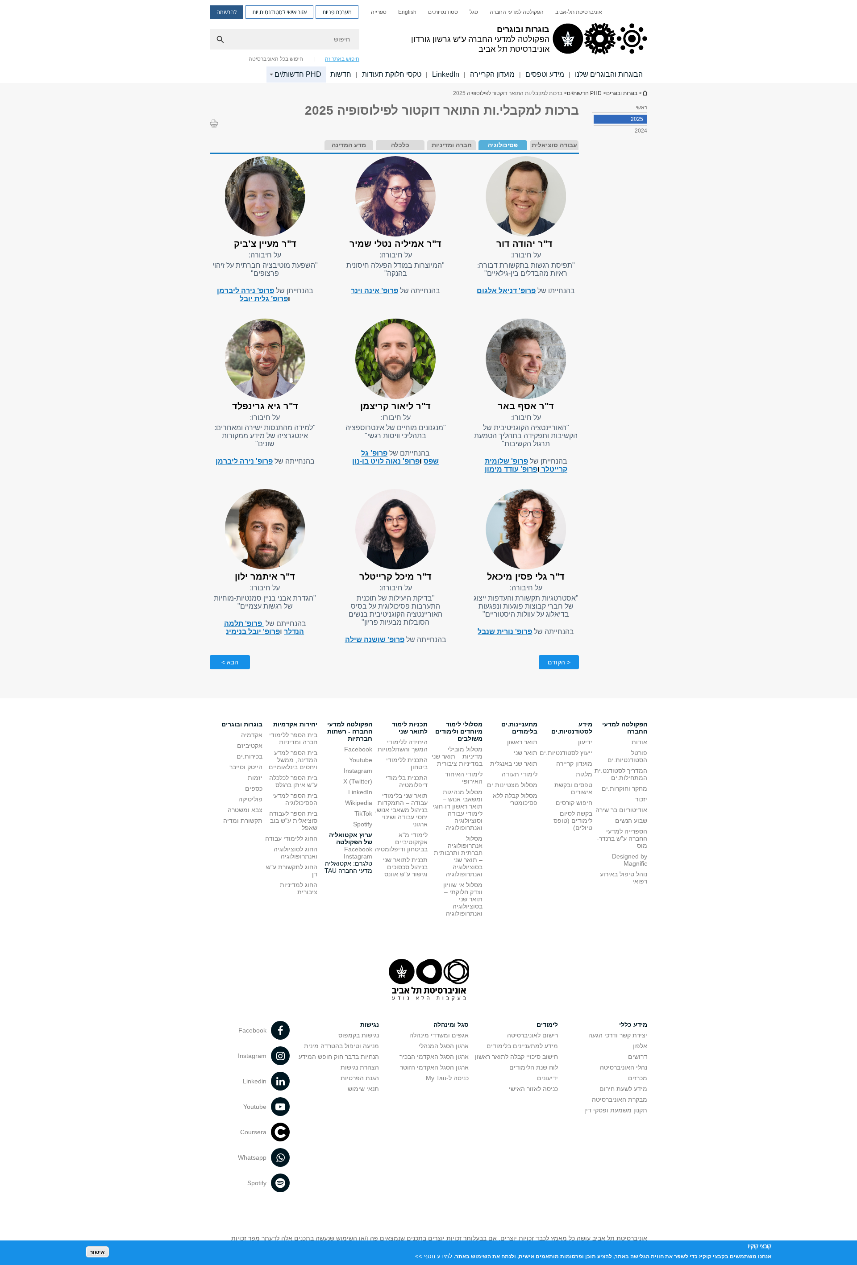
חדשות (340, 74)
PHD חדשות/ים (298, 74)
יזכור (641, 799)
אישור (97, 1251)
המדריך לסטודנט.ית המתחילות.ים (621, 774)
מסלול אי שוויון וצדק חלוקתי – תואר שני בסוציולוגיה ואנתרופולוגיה (463, 899)
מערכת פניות (337, 12)
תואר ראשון (522, 742)
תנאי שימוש (363, 1088)
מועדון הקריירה (492, 74)
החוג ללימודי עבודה (291, 838)
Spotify (362, 824)
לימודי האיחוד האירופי (464, 778)
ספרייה (379, 12)
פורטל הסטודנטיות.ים (627, 756)
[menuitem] (578, 12)
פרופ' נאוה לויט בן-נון (386, 461)
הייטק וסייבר (245, 767)
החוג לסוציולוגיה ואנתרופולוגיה (295, 853)
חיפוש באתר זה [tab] (342, 59)
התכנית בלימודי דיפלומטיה (407, 781)
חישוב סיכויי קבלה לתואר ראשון (516, 1056)
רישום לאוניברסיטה (532, 1035)
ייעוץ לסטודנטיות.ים (566, 752)
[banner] (428, 41)
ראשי (641, 107)
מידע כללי (633, 1024)
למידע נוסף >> (433, 1256)
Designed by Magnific (629, 860)
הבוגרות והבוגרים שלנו (609, 74)
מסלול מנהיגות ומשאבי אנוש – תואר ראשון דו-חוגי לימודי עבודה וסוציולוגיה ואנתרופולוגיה (458, 809)
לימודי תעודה (519, 774)
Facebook (358, 749)
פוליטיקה (250, 799)
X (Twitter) (357, 781)
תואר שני (525, 752)
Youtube (360, 759)
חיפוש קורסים (574, 802)
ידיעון (585, 742)
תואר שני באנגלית (513, 763)
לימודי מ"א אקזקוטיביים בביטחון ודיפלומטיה (401, 842)
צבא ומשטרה (245, 809)
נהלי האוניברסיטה (623, 1067)
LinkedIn (445, 74)
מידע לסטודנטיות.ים (571, 728)
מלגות (584, 774)
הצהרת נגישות (360, 1067)
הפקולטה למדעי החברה (517, 12)
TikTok (363, 813)
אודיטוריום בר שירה (621, 809)
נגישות (369, 1024)
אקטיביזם (249, 745)
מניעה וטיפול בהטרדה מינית (341, 1045)
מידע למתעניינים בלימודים (522, 1045)
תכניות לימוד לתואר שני (410, 728)
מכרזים (637, 1078)
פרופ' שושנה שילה (374, 639)
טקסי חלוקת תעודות (391, 74)
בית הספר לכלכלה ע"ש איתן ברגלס (293, 781)
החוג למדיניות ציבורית (298, 888)
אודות (639, 742)
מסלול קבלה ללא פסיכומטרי (515, 799)
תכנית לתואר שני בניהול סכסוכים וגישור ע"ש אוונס (405, 867)
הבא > (229, 662)
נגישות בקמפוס (358, 1035)
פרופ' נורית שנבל (505, 631)
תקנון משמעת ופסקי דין (615, 1110)
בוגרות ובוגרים (644, 93)
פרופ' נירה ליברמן (244, 461)
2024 (641, 131)
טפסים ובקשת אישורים (573, 788)
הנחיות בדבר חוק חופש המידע (339, 1056)
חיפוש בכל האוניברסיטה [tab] (276, 59)
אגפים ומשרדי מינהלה (439, 1035)
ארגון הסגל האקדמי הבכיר (434, 1056)
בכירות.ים (249, 756)
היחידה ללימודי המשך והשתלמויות (403, 745)
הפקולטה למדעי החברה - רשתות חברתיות (349, 731)
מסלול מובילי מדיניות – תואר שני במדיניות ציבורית (457, 756)
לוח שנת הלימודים (533, 1067)
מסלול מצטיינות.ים (512, 784)
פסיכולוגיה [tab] (503, 145)
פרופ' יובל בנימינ (253, 631)
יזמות (255, 777)
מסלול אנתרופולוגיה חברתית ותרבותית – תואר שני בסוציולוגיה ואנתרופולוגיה (458, 856)
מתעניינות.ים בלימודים (519, 728)
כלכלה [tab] (400, 145)
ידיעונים (547, 1078)
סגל (474, 12)
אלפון (639, 1045)
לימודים (547, 1024)
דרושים (637, 1056)
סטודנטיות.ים (443, 12)
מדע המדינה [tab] (349, 145)
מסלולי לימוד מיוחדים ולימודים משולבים (459, 731)
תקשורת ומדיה (242, 820)
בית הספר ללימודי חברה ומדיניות (293, 738)
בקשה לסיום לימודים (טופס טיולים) (572, 820)
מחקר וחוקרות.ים (624, 788)
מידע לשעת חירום (623, 1088)
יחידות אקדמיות (295, 724)
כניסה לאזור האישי (533, 1088)
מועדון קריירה (574, 763)
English (407, 12)
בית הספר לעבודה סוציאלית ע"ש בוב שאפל (293, 820)
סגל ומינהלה (451, 1024)
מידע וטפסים (544, 74)
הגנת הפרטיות (360, 1078)
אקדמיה (251, 734)
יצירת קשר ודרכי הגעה (617, 1035)
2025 (637, 119)
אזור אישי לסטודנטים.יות (279, 12)
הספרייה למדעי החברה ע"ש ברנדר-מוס (622, 838)
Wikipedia (358, 802)
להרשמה (226, 12)
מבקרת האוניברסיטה (619, 1099)
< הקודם (559, 662)
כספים (253, 788)
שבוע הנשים (631, 820)
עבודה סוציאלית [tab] (554, 145)
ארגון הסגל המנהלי (444, 1045)
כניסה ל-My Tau (447, 1078)
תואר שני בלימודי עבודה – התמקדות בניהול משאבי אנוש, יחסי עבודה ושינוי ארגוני (401, 810)
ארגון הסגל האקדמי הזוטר (434, 1067)
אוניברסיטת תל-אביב (578, 12)
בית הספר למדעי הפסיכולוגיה (294, 799)
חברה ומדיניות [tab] (452, 145)
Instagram (358, 770)
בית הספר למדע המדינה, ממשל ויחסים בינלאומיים (293, 760)
